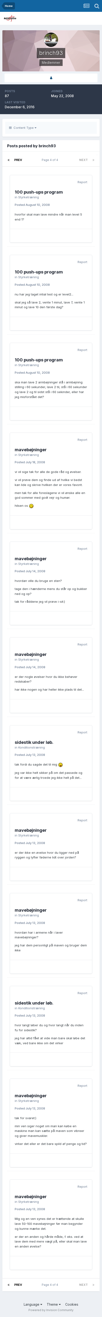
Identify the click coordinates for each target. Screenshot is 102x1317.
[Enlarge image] (31, 505)
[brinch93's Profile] (51, 77)
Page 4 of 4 (51, 160)
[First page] (8, 160)
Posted (32, 205)
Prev (18, 160)
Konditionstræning (31, 747)
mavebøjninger (31, 449)
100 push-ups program (39, 192)
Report (82, 182)
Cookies (71, 1304)
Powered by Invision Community (51, 1310)
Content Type (23, 128)
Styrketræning (28, 197)
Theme (53, 1304)
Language (32, 1304)
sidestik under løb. (34, 742)
